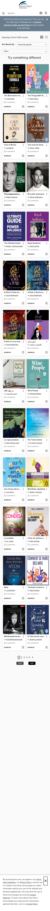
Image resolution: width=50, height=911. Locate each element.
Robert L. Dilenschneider (14, 246)
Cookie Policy (32, 904)
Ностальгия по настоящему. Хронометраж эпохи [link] (13, 636)
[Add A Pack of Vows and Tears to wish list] (23, 303)
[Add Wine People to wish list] (46, 401)
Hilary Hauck (34, 99)
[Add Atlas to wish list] (23, 598)
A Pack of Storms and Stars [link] (37, 292)
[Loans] (41, 13)
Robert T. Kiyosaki (36, 492)
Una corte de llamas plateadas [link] (37, 145)
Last (31, 663)
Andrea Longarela (36, 639)
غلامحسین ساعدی (36, 345)
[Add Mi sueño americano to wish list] (46, 205)
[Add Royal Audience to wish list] (46, 254)
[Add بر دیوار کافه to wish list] (23, 401)
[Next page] (32, 657)
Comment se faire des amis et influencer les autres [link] (37, 587)
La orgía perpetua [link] (11, 440)
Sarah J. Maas (34, 148)
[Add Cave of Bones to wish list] (23, 156)
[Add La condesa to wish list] (23, 549)
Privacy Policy (26, 882)
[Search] (3, 13)
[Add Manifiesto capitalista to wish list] (46, 500)
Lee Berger (10, 148)
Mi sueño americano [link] (36, 194)
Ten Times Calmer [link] (35, 440)
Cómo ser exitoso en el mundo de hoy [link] (37, 538)
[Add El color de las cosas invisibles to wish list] (46, 647)
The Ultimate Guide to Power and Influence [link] (13, 243)
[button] (41, 38)
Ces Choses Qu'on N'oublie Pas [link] (13, 489)
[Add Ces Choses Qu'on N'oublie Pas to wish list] (23, 500)
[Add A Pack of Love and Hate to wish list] (23, 352)
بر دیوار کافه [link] (8, 391)
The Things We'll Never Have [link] (37, 96)
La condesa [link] (8, 538)
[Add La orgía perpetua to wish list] (23, 451)
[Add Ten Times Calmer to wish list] (46, 451)
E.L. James (9, 541)
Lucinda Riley (10, 590)
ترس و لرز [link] (32, 342)
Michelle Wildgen (35, 394)
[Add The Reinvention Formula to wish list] (23, 106)
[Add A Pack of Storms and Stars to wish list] (46, 303)
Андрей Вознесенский (14, 639)
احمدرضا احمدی (11, 394)
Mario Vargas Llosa (12, 443)
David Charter (34, 246)
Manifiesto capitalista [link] (36, 489)
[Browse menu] (46, 13)
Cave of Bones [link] (10, 145)
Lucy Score (10, 492)
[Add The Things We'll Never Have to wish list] (46, 106)
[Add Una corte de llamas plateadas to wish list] (46, 156)
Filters (6, 51)
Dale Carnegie (34, 541)
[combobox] (20, 13)
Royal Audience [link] (34, 243)
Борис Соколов (11, 197)
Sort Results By (8, 44)
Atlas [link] (6, 587)
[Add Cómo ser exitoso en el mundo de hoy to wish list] (46, 549)
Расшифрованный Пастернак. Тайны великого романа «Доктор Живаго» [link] (13, 194)
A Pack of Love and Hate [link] (13, 342)
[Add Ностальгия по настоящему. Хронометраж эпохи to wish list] (23, 647)
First (20, 663)
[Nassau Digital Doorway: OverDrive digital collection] (25, 5)
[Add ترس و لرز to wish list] (46, 352)
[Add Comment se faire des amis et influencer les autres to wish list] (46, 598)
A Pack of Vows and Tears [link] (13, 292)
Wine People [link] (33, 391)
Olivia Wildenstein (12, 295)
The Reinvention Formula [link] (13, 96)
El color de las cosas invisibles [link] (37, 636)
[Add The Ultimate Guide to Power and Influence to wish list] (23, 254)
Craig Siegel (10, 99)
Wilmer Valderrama (36, 197)
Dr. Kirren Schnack (36, 443)
